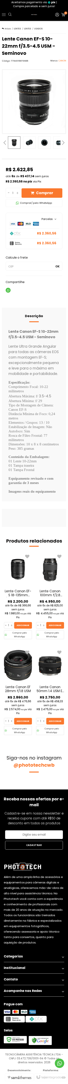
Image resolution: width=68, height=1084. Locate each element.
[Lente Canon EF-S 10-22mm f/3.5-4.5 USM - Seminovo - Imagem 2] (29, 142)
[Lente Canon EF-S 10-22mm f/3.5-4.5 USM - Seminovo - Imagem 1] (14, 142)
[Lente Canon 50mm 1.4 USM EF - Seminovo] (50, 691)
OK (57, 266)
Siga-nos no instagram (34, 761)
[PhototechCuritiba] (34, 14)
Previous (5, 142)
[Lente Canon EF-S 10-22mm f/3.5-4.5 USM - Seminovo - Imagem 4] (59, 142)
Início (8, 28)
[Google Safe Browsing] (40, 1040)
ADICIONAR (23, 625)
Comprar (44, 192)
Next (63, 142)
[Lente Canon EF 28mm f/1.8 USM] (18, 691)
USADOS (38, 28)
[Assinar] (34, 845)
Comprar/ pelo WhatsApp (36, 203)
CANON (62, 60)
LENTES (17, 28)
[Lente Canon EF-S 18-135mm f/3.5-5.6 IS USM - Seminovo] (18, 596)
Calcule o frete (17, 257)
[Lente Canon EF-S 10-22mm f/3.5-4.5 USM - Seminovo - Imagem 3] (44, 142)
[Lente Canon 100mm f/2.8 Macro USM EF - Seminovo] (50, 596)
